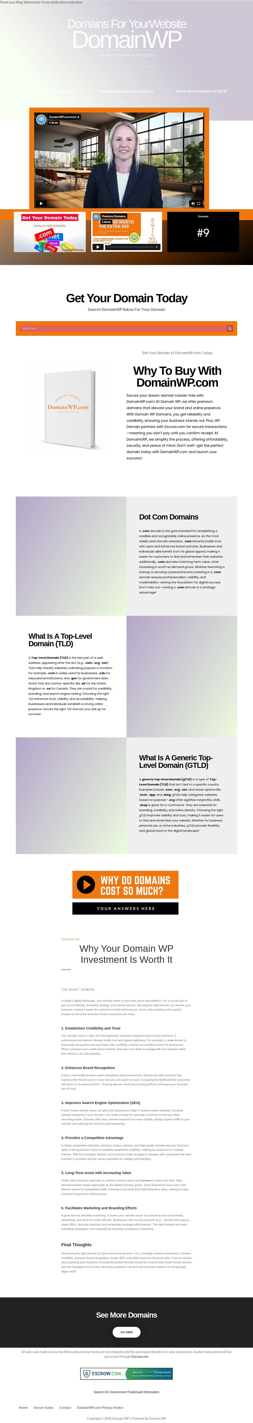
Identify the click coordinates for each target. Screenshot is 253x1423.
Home (23, 1407)
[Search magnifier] (230, 328)
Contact (65, 1407)
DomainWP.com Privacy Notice (100, 1407)
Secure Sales (43, 1407)
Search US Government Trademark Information (126, 1392)
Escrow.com (139, 1356)
